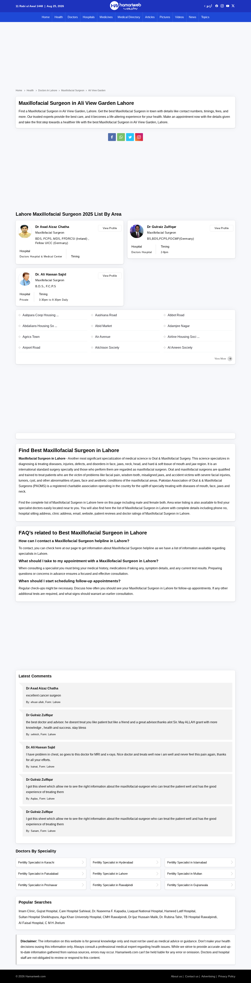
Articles (150, 17)
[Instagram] (222, 6)
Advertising (208, 976)
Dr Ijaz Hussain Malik (143, 917)
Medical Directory (129, 17)
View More (221, 358)
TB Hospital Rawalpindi (200, 917)
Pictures (165, 17)
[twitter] (233, 6)
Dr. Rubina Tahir (170, 917)
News (192, 17)
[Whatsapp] (121, 137)
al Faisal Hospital (31, 923)
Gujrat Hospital (47, 911)
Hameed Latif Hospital (179, 911)
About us (176, 976)
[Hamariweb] (125, 6)
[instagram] (139, 137)
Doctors (73, 17)
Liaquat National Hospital (145, 911)
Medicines (106, 17)
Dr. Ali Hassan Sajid (50, 274)
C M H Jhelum (55, 923)
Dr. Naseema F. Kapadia (109, 911)
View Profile (110, 228)
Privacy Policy (226, 976)
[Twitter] (130, 137)
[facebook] (217, 6)
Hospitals (89, 17)
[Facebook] (112, 137)
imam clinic (27, 911)
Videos (179, 17)
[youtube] (228, 6)
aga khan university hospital (80, 917)
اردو (209, 6)
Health (59, 17)
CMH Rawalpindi (115, 917)
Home (46, 17)
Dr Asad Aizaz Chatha (52, 227)
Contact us (191, 976)
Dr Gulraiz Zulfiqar (161, 227)
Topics (205, 17)
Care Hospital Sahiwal (74, 911)
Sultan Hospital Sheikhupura (39, 917)
